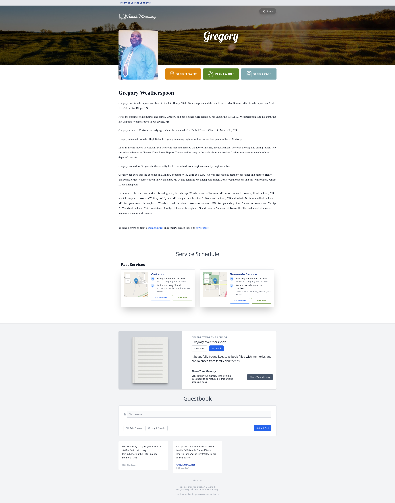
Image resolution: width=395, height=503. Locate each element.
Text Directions (160, 297)
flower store (202, 227)
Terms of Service (206, 489)
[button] (136, 281)
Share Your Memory (260, 377)
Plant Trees (182, 297)
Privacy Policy (189, 489)
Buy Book (216, 348)
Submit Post (262, 428)
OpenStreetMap (201, 494)
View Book (199, 348)
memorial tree (156, 227)
